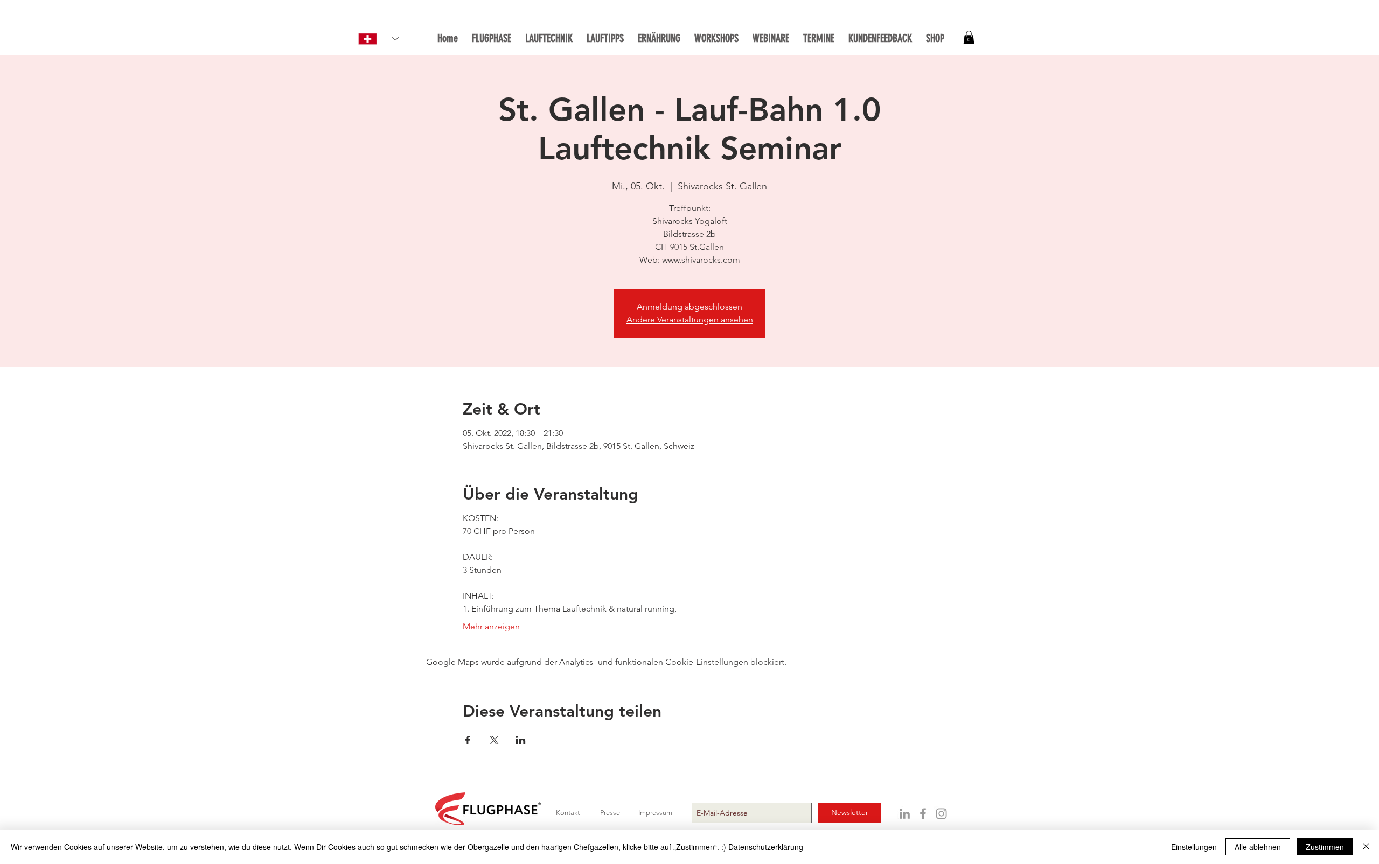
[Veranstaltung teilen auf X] (494, 740)
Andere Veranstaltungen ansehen (689, 319)
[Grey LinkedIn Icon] (904, 813)
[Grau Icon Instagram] (941, 813)
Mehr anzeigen (491, 626)
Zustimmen (1325, 846)
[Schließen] (1366, 846)
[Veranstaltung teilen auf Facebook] (468, 740)
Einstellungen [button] (1194, 846)
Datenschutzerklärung (765, 846)
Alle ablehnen (1258, 846)
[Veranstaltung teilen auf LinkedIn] (521, 740)
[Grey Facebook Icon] (923, 813)
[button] (716, 34)
